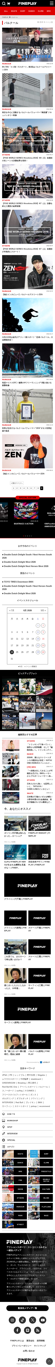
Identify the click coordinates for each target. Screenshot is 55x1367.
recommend (44, 1106)
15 (38, 639)
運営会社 (30, 1340)
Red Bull (19, 1102)
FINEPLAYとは (17, 1340)
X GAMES (29, 1090)
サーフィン (7, 1106)
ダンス (33, 1094)
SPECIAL (11, 1140)
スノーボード (8, 1090)
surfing (19, 1090)
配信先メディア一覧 (27, 1308)
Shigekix (41, 1075)
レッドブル (20, 1075)
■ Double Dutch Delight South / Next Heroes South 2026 (27, 556)
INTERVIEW (7, 1102)
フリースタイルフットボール (15, 1094)
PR (10, 1075)
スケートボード (21, 1106)
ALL (6, 11)
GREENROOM (8, 1083)
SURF (22, 11)
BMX (49, 11)
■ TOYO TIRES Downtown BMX (17, 582)
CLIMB (41, 11)
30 (43, 652)
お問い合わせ (29, 1351)
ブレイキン (30, 1102)
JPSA (4, 1075)
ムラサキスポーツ (10, 1079)
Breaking (22, 1083)
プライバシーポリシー (21, 1346)
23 (43, 645)
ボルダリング (8, 1098)
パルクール (43, 1087)
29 (38, 652)
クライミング (37, 1098)
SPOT (9, 1127)
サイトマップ (40, 1346)
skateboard (36, 1079)
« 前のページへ (17, 483)
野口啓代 (32, 1083)
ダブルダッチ (22, 1098)
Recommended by (33, 1062)
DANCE (31, 11)
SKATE (14, 11)
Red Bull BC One (9, 1087)
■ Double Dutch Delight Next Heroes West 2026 (25, 566)
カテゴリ (11, 1147)
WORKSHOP (12, 1120)
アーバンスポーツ (28, 1087)
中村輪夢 (24, 1079)
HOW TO (11, 1114)
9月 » (43, 610)
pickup (34, 1106)
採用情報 (41, 1340)
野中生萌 (31, 1075)
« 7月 (11, 610)
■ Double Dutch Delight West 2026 (19, 562)
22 (38, 645)
